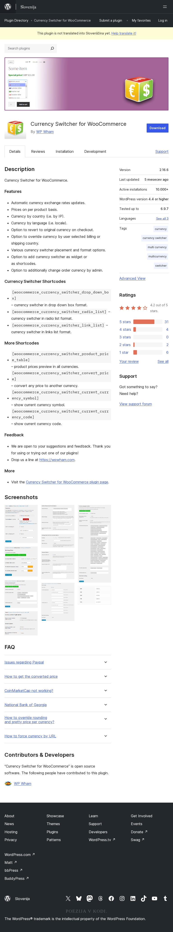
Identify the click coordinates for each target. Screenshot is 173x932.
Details (14, 151)
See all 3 (162, 218)
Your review (129, 361)
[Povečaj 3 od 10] (31, 586)
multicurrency (157, 256)
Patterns (54, 839)
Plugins (52, 832)
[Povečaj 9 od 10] (105, 511)
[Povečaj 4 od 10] (31, 617)
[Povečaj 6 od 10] (68, 540)
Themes (53, 824)
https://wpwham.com (57, 459)
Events (136, 824)
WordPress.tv (102, 839)
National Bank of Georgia (26, 705)
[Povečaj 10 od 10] (105, 592)
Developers (98, 832)
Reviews (38, 151)
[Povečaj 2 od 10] (31, 552)
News (9, 824)
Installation (65, 151)
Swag (138, 839)
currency (161, 229)
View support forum (135, 404)
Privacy (11, 839)
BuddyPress (17, 878)
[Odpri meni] (166, 7)
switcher (161, 265)
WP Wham (45, 131)
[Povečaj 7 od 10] (68, 557)
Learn (93, 816)
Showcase (55, 816)
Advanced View (132, 278)
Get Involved (142, 816)
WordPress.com (20, 854)
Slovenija (22, 898)
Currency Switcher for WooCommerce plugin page (67, 482)
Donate (139, 832)
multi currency (157, 247)
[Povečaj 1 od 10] (31, 511)
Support (161, 151)
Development (95, 151)
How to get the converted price (31, 676)
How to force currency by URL (30, 736)
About (9, 816)
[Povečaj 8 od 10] (68, 589)
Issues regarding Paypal (24, 662)
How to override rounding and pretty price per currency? (29, 720)
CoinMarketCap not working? (29, 691)
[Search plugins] (52, 48)
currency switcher (155, 238)
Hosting (11, 832)
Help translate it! (124, 33)
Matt (11, 862)
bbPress (14, 870)
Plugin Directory (16, 20)
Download (158, 128)
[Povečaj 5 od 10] (68, 511)
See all (163, 361)
